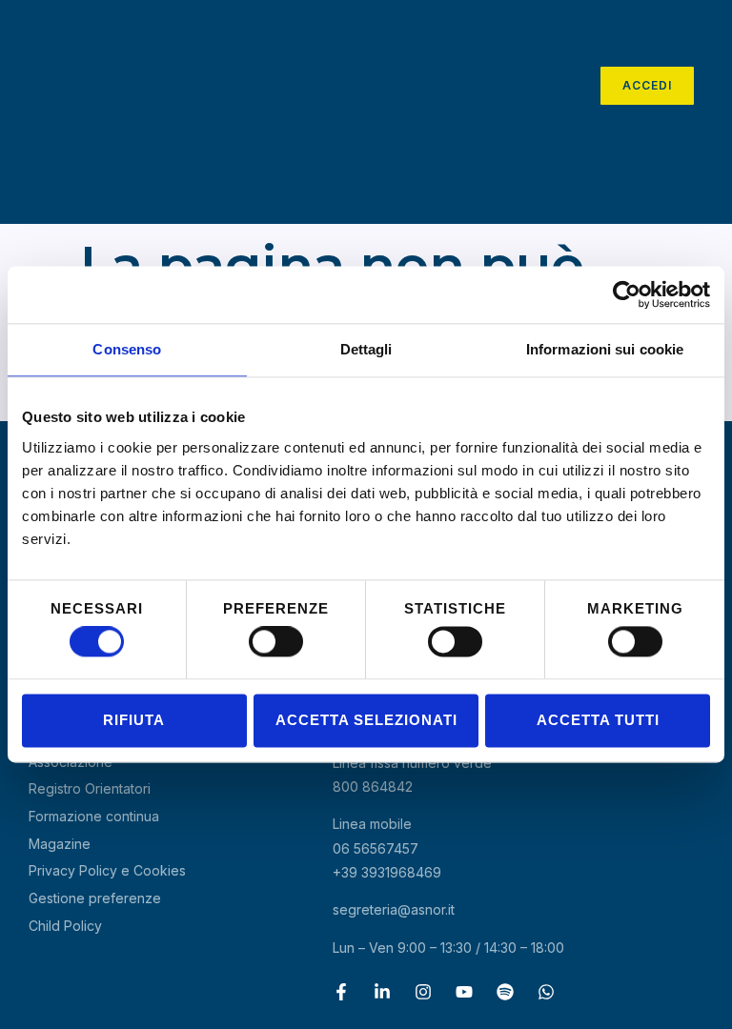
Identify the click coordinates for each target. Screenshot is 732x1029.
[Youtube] (464, 991)
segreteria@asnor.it (394, 909)
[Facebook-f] (341, 991)
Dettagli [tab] (366, 349)
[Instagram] (423, 991)
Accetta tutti (598, 720)
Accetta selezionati (366, 720)
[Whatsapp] (546, 991)
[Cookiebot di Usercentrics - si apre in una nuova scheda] (626, 294)
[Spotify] (505, 991)
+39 (387, 872)
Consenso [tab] (126, 349)
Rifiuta (134, 720)
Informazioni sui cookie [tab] (604, 349)
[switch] (276, 642)
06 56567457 (375, 848)
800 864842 (373, 786)
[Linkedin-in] (382, 991)
